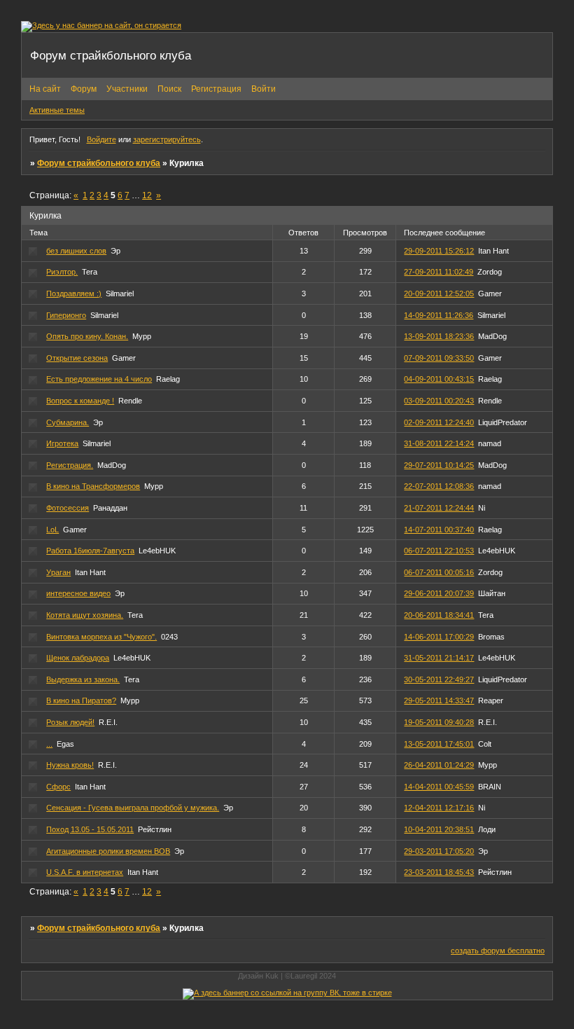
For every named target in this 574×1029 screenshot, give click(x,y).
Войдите (101, 139)
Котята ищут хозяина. (84, 615)
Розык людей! (70, 722)
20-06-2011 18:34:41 (439, 615)
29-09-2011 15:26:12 (439, 251)
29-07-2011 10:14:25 (439, 465)
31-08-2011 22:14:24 (439, 443)
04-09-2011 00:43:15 (439, 379)
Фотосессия (67, 508)
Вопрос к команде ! (80, 400)
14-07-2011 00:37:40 (439, 529)
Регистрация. (69, 465)
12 (147, 195)
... (49, 744)
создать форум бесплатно (498, 950)
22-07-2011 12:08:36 (439, 486)
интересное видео (78, 593)
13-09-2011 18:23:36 (439, 336)
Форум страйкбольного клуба (98, 163)
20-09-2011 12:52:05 (439, 293)
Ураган (58, 572)
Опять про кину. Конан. (87, 336)
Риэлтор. (62, 272)
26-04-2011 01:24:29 (439, 765)
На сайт (45, 89)
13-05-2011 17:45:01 (439, 744)
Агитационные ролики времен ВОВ (108, 851)
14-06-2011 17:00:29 (439, 637)
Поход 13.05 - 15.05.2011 (90, 829)
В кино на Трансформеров (93, 486)
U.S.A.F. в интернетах (84, 872)
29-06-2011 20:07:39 (439, 593)
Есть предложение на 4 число (99, 379)
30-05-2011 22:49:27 (439, 679)
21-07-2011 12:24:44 (439, 508)
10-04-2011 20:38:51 (439, 829)
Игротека (62, 443)
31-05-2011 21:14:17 (439, 658)
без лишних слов (76, 251)
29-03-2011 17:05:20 (439, 851)
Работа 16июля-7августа (90, 550)
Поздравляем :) (74, 293)
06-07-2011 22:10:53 (439, 550)
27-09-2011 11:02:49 (438, 272)
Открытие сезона (77, 358)
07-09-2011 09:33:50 (439, 358)
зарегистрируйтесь (167, 139)
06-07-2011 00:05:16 (439, 572)
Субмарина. (67, 422)
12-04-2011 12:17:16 (439, 807)
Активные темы (57, 110)
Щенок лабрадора (77, 658)
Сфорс (58, 786)
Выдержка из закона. (83, 679)
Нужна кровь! (70, 765)
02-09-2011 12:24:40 (439, 422)
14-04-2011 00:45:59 (439, 786)
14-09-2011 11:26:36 (438, 315)
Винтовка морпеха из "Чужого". (101, 637)
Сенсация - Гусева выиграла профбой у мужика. (132, 807)
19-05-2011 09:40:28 (439, 722)
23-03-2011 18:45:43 (439, 872)
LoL (52, 529)
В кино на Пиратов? (81, 700)
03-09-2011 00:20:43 (439, 400)
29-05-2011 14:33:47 (439, 700)
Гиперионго (66, 315)
